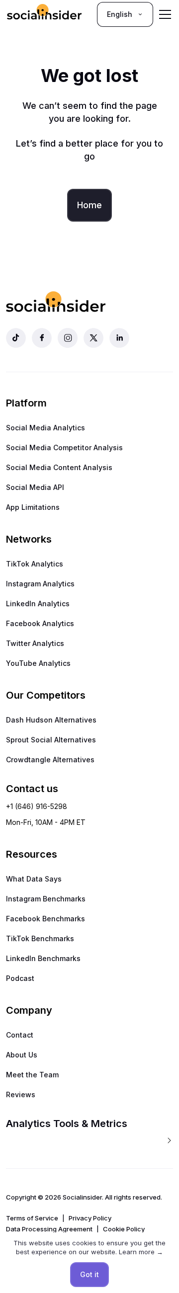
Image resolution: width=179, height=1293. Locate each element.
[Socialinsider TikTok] (16, 338)
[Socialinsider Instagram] (68, 338)
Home (89, 205)
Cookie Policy (124, 1229)
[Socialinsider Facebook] (42, 338)
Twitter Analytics (35, 643)
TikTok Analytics (34, 564)
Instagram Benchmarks (46, 898)
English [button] (119, 14)
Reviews (20, 1094)
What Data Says (34, 879)
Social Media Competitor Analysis (64, 447)
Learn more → (141, 1252)
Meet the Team (32, 1074)
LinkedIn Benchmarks (43, 958)
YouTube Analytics (38, 663)
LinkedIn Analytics (38, 603)
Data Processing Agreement (49, 1229)
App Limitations (33, 507)
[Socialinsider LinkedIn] (119, 338)
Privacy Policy (90, 1218)
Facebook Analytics (40, 623)
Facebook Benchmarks (45, 918)
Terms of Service (32, 1218)
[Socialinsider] (44, 14)
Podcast (20, 978)
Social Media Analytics (45, 427)
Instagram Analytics (40, 583)
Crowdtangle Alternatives (50, 759)
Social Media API (35, 487)
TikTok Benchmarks (40, 938)
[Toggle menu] (165, 14)
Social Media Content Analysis (59, 467)
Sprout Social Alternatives (51, 739)
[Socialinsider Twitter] (93, 338)
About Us (21, 1055)
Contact (19, 1035)
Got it (89, 1274)
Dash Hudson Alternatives (51, 720)
